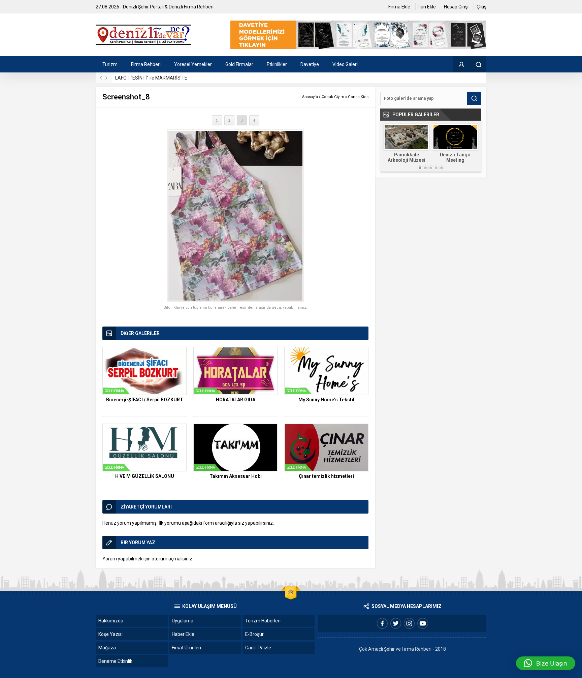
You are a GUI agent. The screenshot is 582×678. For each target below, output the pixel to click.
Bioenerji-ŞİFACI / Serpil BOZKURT (144, 399)
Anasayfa (310, 97)
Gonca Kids (358, 97)
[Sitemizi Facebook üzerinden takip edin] (382, 623)
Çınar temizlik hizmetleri (326, 476)
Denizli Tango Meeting (455, 157)
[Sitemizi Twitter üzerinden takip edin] (396, 623)
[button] (545, 663)
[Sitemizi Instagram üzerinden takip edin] (409, 623)
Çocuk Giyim (333, 97)
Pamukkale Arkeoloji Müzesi (406, 157)
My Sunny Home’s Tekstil (326, 399)
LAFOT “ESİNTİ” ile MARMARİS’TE (151, 78)
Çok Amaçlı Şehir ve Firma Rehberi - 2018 (402, 649)
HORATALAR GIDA (235, 399)
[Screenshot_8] (235, 215)
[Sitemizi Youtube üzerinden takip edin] (423, 623)
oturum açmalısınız (172, 558)
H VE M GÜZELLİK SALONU (144, 476)
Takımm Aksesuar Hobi (235, 476)
